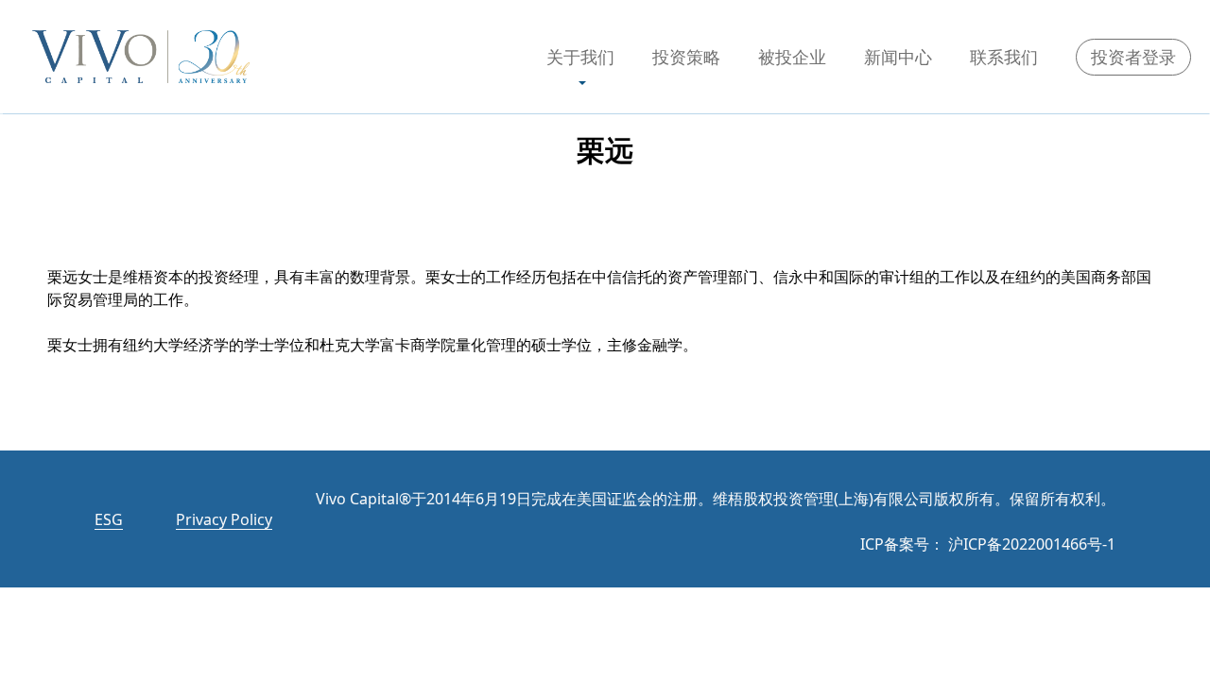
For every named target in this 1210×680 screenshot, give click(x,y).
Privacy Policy (224, 519)
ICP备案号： (902, 544)
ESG (109, 519)
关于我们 (580, 56)
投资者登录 (1133, 56)
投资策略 (686, 56)
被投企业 (792, 56)
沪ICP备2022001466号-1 (1031, 544)
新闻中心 (898, 56)
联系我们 (1004, 56)
